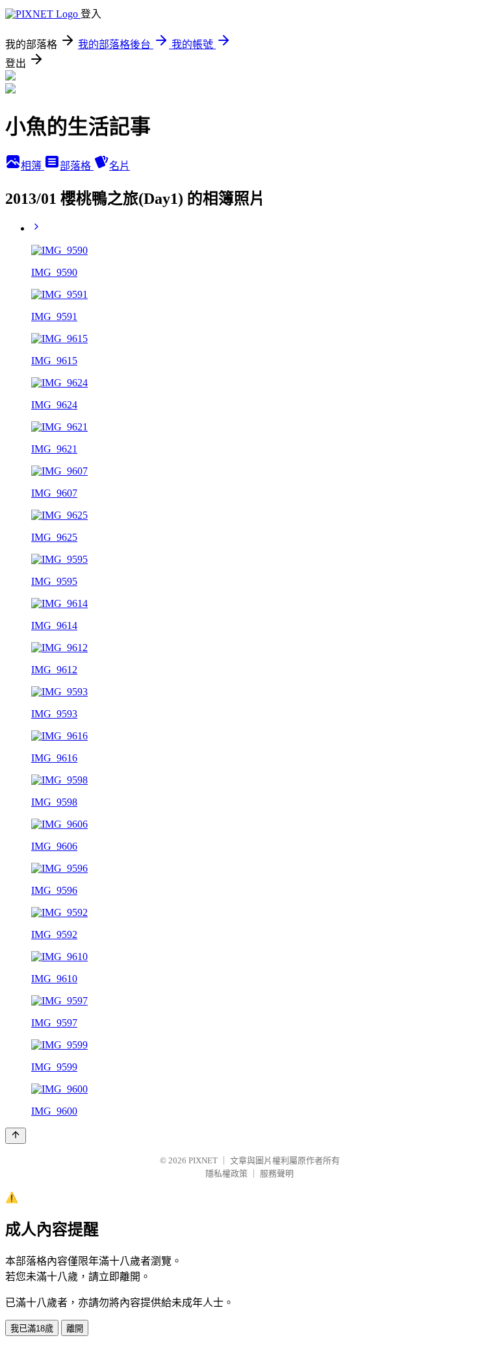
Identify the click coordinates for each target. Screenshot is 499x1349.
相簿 (32, 165)
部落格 (77, 165)
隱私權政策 (226, 1173)
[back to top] (15, 1136)
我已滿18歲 (31, 1328)
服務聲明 (277, 1173)
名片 (119, 165)
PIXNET (203, 1160)
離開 (74, 1328)
